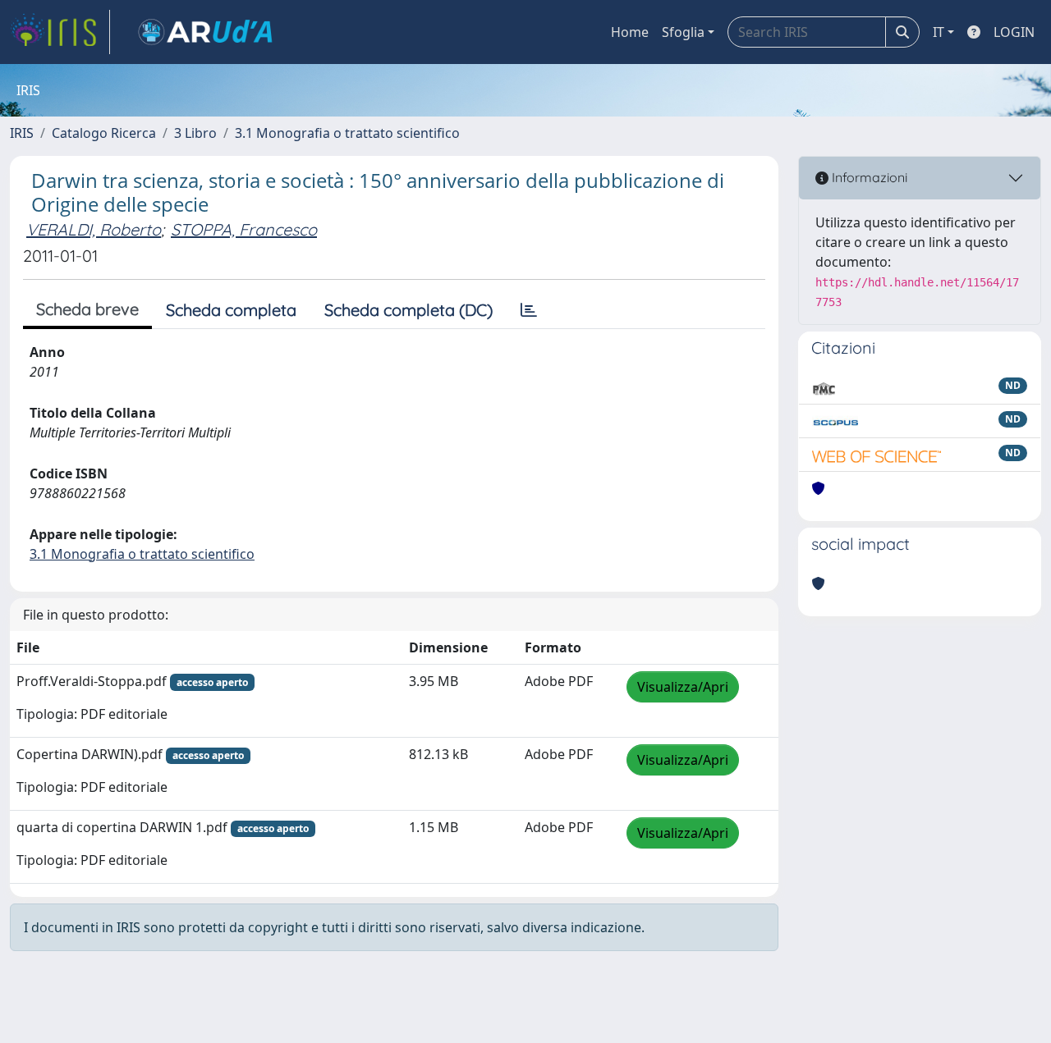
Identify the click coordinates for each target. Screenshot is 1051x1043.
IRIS (22, 133)
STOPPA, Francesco (244, 229)
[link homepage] (60, 32)
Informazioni (867, 177)
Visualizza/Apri (682, 687)
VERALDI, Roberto (93, 229)
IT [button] (938, 32)
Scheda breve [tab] (87, 309)
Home (630, 32)
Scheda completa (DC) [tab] (408, 310)
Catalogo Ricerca (104, 133)
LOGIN (1014, 32)
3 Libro (195, 133)
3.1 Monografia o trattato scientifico (347, 133)
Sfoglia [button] (683, 32)
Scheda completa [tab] (231, 310)
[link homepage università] (205, 32)
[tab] (529, 310)
